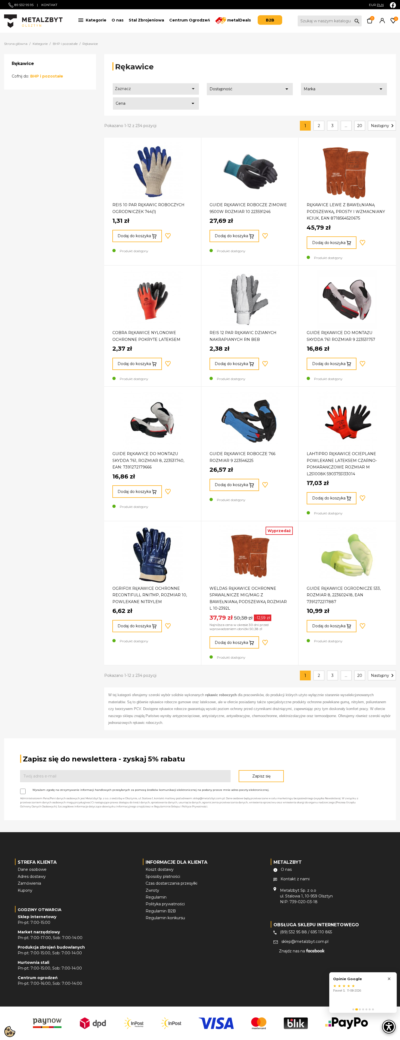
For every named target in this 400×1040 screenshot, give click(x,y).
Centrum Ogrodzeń (189, 20)
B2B (270, 20)
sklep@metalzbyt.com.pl (304, 941)
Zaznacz (155, 88)
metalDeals (238, 20)
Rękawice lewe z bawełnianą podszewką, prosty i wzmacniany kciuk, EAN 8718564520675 (346, 211)
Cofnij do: (37, 76)
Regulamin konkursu (165, 917)
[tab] (353, 1009)
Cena (156, 103)
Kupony (25, 890)
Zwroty (152, 890)
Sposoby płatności (163, 876)
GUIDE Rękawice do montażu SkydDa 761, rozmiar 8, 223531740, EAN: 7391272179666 (148, 460)
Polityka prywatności (165, 904)
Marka (344, 89)
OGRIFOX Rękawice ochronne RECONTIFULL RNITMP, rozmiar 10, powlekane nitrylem (149, 595)
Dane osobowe (32, 869)
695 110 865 (321, 932)
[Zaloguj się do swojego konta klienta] (381, 22)
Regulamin (156, 897)
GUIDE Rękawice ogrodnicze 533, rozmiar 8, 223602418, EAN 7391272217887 (344, 595)
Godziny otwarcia (39, 909)
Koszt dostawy (160, 869)
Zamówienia (29, 883)
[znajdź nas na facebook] (393, 5)
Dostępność (250, 89)
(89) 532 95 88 (293, 932)
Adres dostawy (32, 876)
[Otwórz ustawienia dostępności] (389, 1026)
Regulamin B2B (161, 911)
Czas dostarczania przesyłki (171, 883)
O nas (118, 20)
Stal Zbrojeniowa (146, 20)
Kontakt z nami (295, 879)
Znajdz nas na (292, 951)
